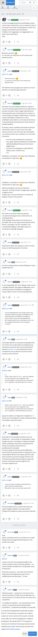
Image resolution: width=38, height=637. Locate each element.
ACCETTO (32, 633)
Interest (8, 8)
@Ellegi (4, 559)
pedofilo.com (12, 349)
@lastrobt (5, 74)
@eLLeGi (5, 480)
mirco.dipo (10, 532)
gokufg (9, 71)
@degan (5, 370)
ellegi (9, 433)
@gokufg (5, 401)
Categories (15, 8)
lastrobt (10, 49)
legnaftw (10, 555)
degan (9, 262)
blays (9, 20)
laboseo (9, 282)
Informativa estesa (13, 629)
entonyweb (10, 503)
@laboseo (5, 308)
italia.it (20, 376)
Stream (3, 8)
